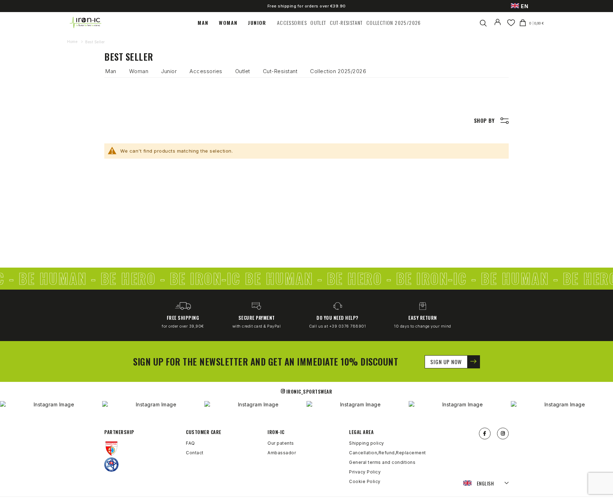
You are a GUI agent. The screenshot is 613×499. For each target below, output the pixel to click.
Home (73, 41)
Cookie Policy (365, 481)
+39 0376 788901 (347, 326)
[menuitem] (206, 23)
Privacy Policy (365, 472)
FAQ (190, 443)
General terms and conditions (382, 462)
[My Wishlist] (511, 22)
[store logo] (86, 22)
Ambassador (281, 452)
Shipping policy (366, 443)
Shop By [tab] (484, 120)
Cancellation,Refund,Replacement (387, 452)
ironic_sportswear (309, 391)
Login (499, 26)
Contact (195, 452)
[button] (486, 483)
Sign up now (446, 362)
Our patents (280, 443)
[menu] (309, 23)
